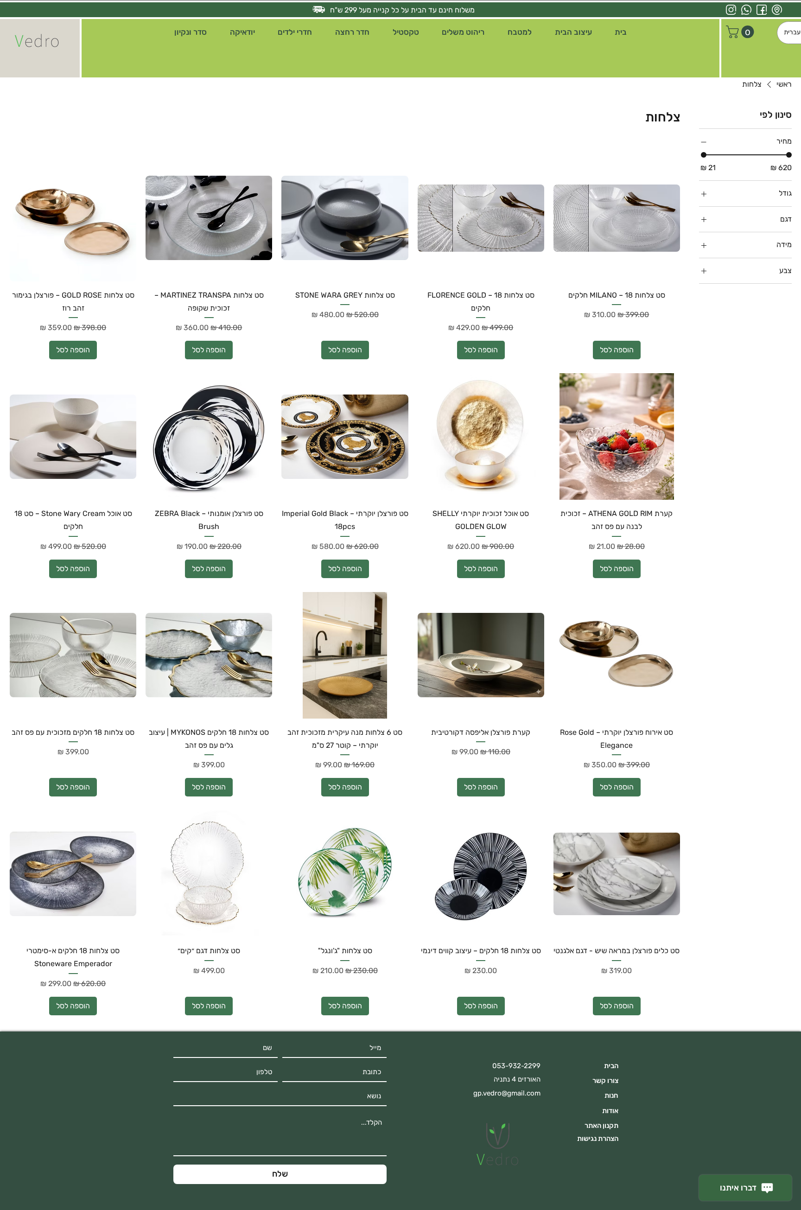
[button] (573, 32)
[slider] (703, 155)
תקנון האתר (601, 1125)
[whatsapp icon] (746, 10)
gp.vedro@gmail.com (506, 1093)
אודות (610, 1111)
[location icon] (777, 10)
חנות (611, 1095)
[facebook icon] (761, 10)
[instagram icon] (731, 10)
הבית (611, 1066)
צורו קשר (605, 1080)
